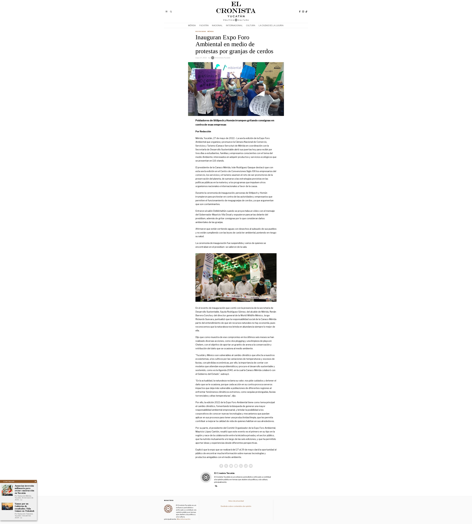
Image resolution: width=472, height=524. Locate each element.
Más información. (184, 519)
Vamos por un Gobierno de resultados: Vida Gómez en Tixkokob (24, 507)
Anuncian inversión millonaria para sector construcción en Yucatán (24, 489)
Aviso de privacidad (236, 501)
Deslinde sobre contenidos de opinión (236, 506)
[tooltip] (299, 11)
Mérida (210, 31)
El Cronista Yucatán (222, 58)
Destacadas (200, 31)
